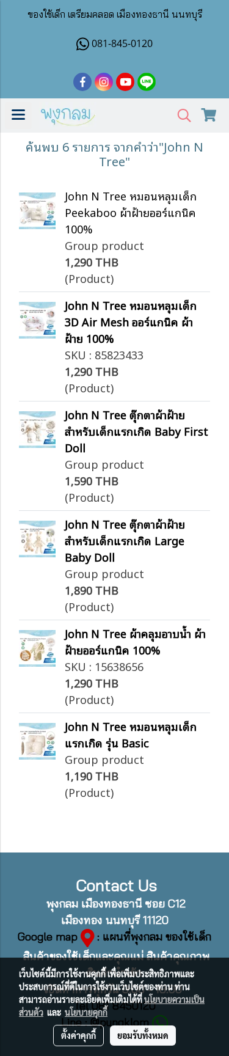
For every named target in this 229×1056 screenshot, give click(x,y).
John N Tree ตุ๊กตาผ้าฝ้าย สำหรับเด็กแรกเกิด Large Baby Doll (125, 540)
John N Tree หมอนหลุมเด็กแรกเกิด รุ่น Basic (131, 734)
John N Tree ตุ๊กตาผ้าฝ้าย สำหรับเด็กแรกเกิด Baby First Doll (136, 431)
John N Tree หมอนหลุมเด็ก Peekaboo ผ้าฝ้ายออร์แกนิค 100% (131, 212)
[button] (180, 116)
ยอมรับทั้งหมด (143, 1035)
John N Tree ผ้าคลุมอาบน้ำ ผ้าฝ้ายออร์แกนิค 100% (135, 641)
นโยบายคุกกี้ (86, 1012)
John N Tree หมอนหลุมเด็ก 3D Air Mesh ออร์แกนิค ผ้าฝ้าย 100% (131, 321)
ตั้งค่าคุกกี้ (78, 1035)
